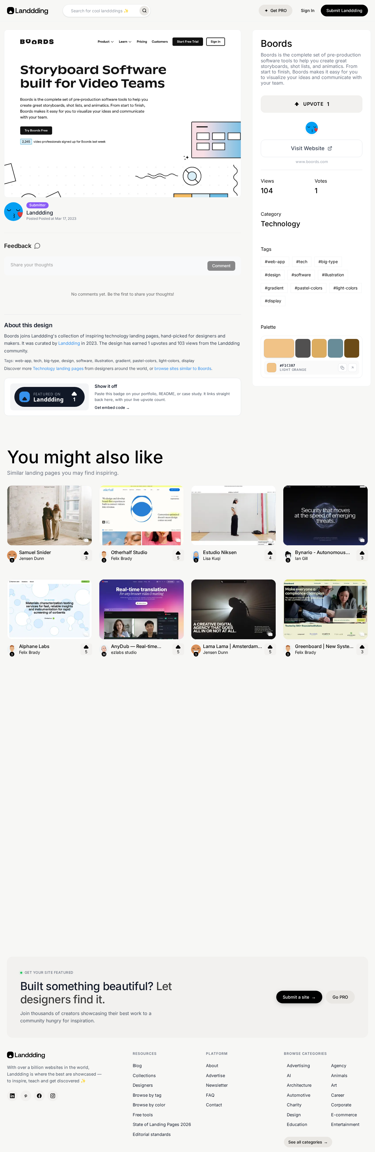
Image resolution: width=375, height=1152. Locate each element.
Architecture (299, 1085)
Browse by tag (147, 1094)
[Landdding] (312, 128)
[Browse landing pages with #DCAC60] (319, 348)
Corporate (341, 1104)
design (68, 360)
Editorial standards (152, 1134)
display (188, 360)
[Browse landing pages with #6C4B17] (351, 348)
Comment (221, 265)
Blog (137, 1065)
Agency (338, 1065)
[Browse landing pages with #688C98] (335, 348)
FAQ (210, 1094)
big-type (51, 360)
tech (38, 360)
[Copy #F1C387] (342, 367)
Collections (144, 1075)
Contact (214, 1104)
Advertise (215, 1075)
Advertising (298, 1065)
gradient (122, 360)
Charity (294, 1104)
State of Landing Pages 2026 (162, 1124)
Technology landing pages (58, 368)
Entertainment (345, 1124)
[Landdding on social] (12, 1096)
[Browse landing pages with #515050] (302, 348)
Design (294, 1114)
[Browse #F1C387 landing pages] (352, 367)
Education (297, 1124)
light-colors (169, 360)
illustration (104, 360)
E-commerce (344, 1114)
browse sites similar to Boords (182, 368)
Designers (143, 1085)
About (212, 1065)
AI (289, 1075)
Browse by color (149, 1104)
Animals (339, 1075)
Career (337, 1094)
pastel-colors (144, 360)
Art (334, 1085)
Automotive (298, 1094)
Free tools (143, 1114)
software (84, 360)
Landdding (69, 343)
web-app (23, 360)
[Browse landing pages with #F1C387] (279, 348)
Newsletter (217, 1085)
